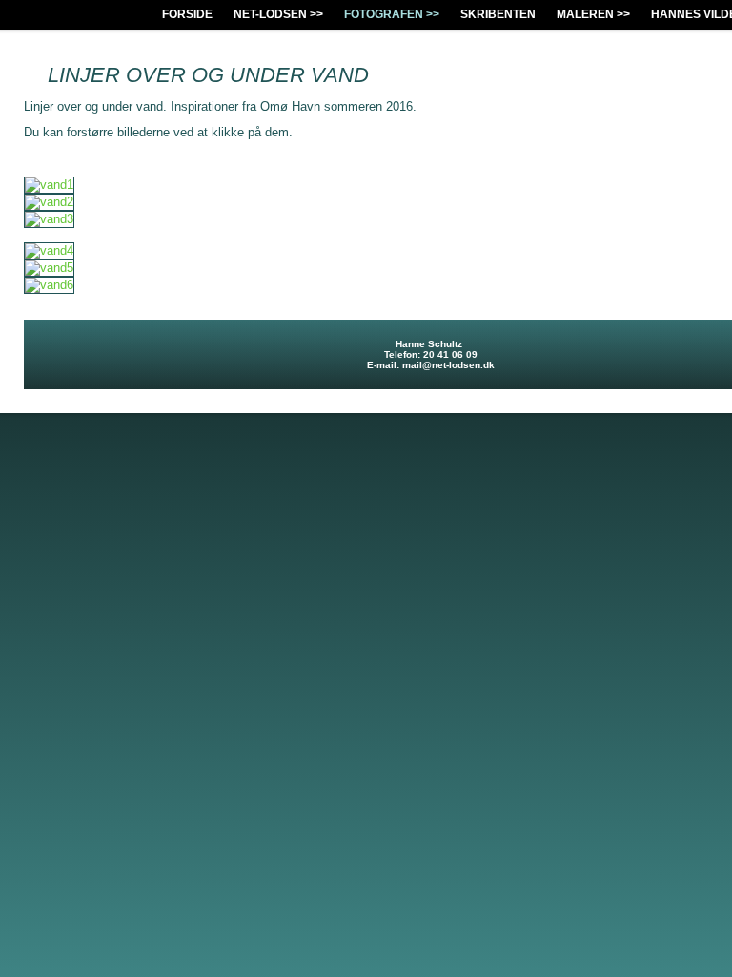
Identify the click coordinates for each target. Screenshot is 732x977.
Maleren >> (593, 14)
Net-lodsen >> (278, 14)
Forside (187, 14)
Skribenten (498, 14)
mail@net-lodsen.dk (448, 365)
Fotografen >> (391, 14)
